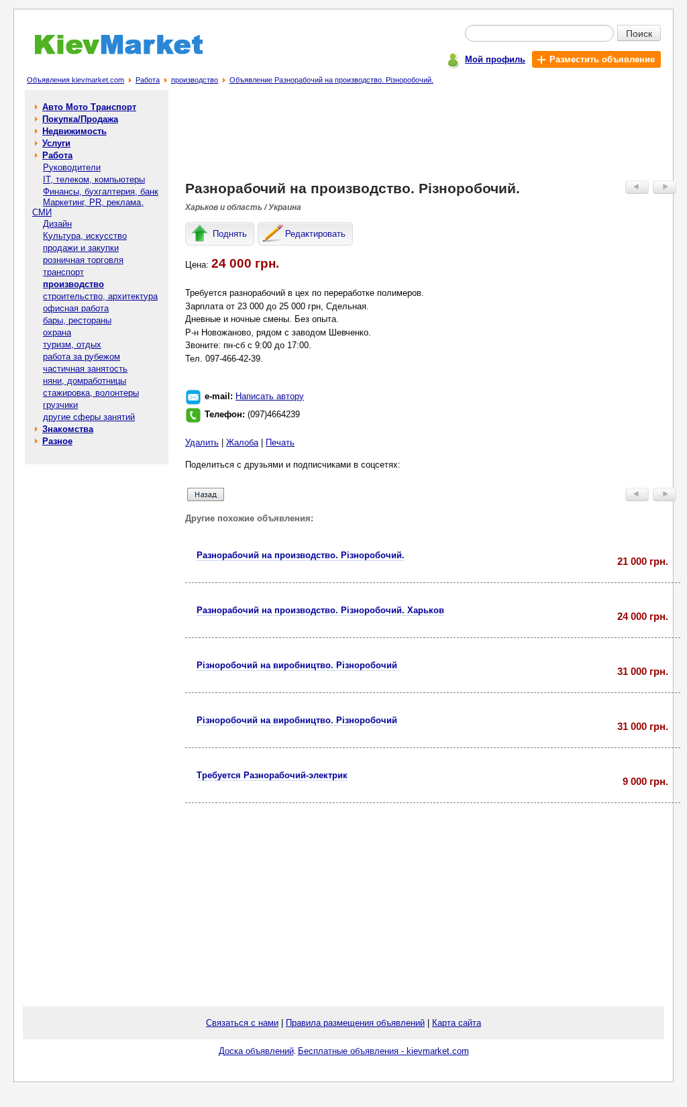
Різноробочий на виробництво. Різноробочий (297, 665)
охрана (57, 332)
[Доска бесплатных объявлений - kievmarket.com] (111, 52)
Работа (148, 80)
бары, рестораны (77, 320)
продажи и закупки (81, 248)
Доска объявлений (256, 1051)
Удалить (202, 442)
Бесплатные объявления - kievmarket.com (383, 1051)
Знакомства (67, 429)
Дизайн (57, 224)
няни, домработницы (84, 381)
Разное (57, 441)
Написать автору (269, 396)
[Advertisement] (433, 138)
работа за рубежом (81, 357)
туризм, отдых (72, 344)
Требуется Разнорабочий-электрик (272, 775)
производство (194, 80)
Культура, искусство (85, 236)
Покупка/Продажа (80, 119)
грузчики (60, 405)
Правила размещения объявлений (355, 1023)
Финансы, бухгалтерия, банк (100, 192)
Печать (280, 442)
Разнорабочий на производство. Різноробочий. (301, 555)
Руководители (72, 167)
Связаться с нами (242, 1023)
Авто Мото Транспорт (89, 107)
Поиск (639, 33)
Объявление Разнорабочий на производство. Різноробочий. (331, 80)
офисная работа (76, 308)
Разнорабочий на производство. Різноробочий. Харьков (320, 610)
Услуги (56, 143)
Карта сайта (456, 1023)
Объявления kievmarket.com (75, 80)
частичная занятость (85, 369)
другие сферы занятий (89, 417)
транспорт (63, 272)
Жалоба (242, 442)
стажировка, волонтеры (91, 393)
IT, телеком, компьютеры (94, 179)
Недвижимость (74, 131)
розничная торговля (83, 260)
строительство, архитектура (100, 296)
